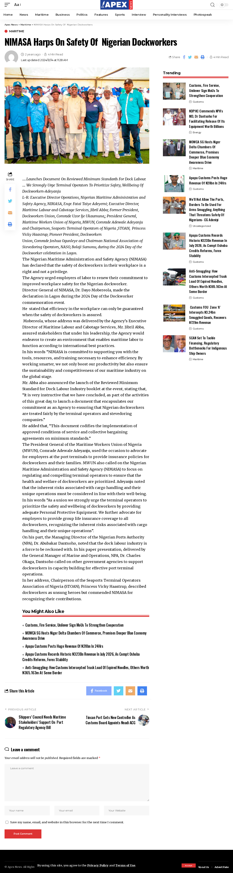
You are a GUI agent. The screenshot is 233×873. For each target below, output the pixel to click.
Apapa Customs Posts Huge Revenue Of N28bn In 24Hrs (64, 646)
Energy (197, 132)
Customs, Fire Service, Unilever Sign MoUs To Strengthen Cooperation (74, 625)
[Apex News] (116, 5)
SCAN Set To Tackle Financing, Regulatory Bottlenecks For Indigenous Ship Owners (208, 345)
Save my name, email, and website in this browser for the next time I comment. (67, 822)
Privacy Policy (98, 865)
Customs (198, 101)
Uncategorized (202, 226)
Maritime (16, 31)
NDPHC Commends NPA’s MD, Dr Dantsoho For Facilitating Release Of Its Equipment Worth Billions (207, 118)
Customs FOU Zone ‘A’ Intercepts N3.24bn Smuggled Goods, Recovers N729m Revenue (207, 315)
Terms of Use (125, 865)
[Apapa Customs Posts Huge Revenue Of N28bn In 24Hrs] (174, 183)
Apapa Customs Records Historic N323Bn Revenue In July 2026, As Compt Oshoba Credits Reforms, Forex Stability (208, 245)
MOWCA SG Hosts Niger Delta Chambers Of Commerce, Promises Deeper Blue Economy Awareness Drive (84, 635)
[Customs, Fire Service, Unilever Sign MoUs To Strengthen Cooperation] (174, 91)
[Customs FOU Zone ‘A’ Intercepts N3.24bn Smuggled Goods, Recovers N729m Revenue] (174, 313)
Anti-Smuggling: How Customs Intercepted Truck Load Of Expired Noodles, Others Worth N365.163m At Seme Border (85, 670)
